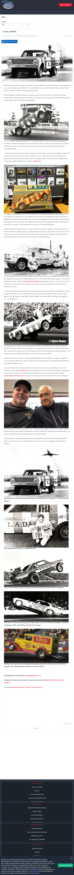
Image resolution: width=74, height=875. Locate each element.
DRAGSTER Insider (10, 41)
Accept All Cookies (65, 865)
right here (37, 161)
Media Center (37, 811)
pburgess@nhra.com (33, 675)
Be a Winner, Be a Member (37, 839)
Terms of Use (34, 873)
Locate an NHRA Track (37, 794)
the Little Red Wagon (32, 281)
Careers (37, 852)
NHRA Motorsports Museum (37, 808)
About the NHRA (37, 787)
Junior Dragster (37, 828)
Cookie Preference (37, 815)
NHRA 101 (37, 791)
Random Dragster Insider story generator (27, 687)
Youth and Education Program (37, 832)
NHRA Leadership (37, 848)
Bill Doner (24, 370)
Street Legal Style (37, 836)
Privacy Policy (33, 871)
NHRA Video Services (37, 819)
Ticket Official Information (37, 798)
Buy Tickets (65, 5)
